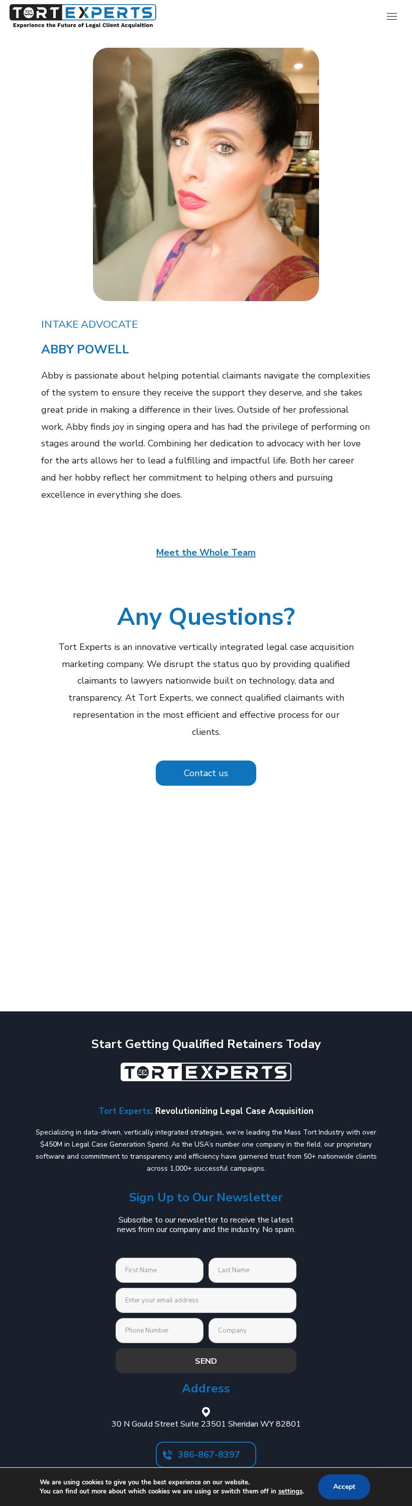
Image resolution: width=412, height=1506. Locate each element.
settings (290, 1491)
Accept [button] (344, 1486)
